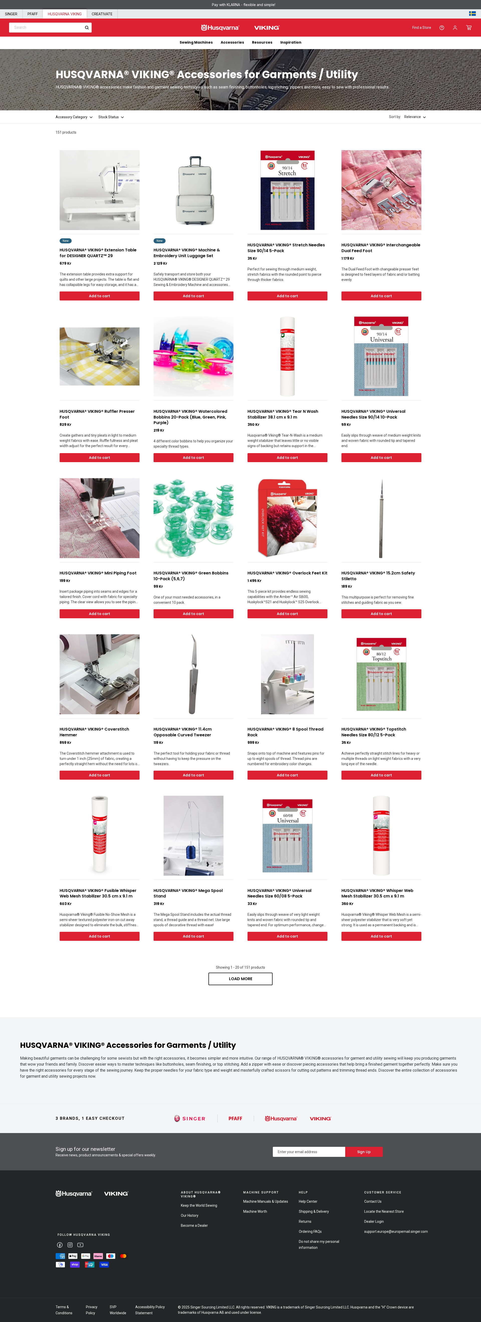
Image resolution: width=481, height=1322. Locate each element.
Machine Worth (255, 1211)
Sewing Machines (196, 42)
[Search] (87, 28)
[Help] (441, 27)
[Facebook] (60, 1245)
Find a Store (421, 28)
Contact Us (373, 1201)
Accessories (232, 42)
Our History (189, 1215)
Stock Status (108, 117)
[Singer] (190, 1118)
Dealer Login (374, 1221)
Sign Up (364, 1151)
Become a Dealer (194, 1226)
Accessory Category (71, 117)
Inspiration (290, 42)
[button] (469, 28)
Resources (262, 42)
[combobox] (50, 28)
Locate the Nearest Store (384, 1211)
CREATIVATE (102, 14)
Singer (11, 14)
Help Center (308, 1201)
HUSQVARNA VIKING (65, 14)
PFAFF (33, 14)
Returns (305, 1221)
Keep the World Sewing (199, 1205)
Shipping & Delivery (314, 1211)
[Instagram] (70, 1245)
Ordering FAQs (310, 1232)
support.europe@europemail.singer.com (396, 1232)
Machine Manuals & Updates (265, 1201)
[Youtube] (80, 1245)
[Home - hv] (240, 27)
